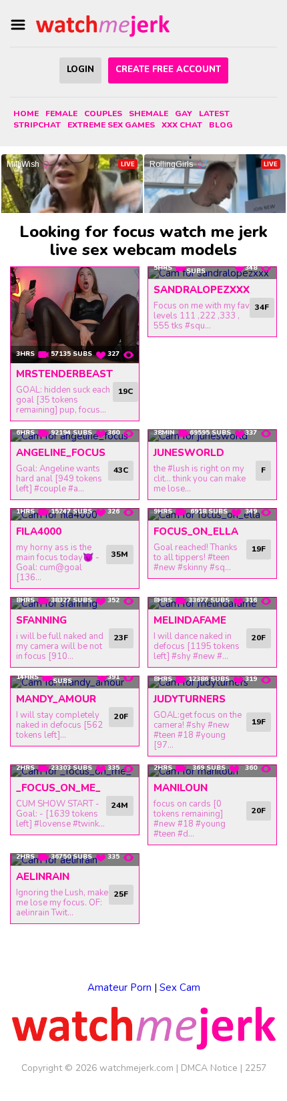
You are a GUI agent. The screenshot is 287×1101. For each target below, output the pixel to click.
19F (259, 548)
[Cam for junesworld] (212, 436)
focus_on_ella (196, 531)
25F (121, 894)
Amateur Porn (119, 987)
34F (262, 307)
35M (119, 554)
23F (121, 637)
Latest (214, 113)
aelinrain (42, 876)
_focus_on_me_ (58, 788)
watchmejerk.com (136, 1068)
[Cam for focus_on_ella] (212, 515)
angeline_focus (60, 452)
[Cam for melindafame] (212, 604)
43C (120, 470)
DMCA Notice (209, 1068)
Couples (103, 113)
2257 (255, 1068)
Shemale (148, 113)
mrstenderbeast (64, 374)
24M (119, 805)
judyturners (190, 699)
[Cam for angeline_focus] (75, 436)
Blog (221, 125)
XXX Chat (182, 125)
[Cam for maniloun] (212, 771)
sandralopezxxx (202, 289)
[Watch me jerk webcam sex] (103, 25)
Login (80, 69)
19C (125, 391)
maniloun (181, 788)
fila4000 (38, 531)
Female (61, 113)
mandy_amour (56, 699)
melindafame (190, 620)
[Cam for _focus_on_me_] (75, 771)
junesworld (189, 452)
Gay (183, 113)
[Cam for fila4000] (75, 515)
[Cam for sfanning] (75, 604)
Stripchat (37, 125)
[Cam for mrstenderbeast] (75, 315)
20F (259, 637)
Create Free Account (168, 69)
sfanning (41, 620)
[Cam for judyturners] (212, 682)
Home (26, 113)
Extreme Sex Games (111, 125)
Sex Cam (180, 987)
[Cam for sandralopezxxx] (212, 273)
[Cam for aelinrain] (75, 860)
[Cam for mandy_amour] (75, 682)
